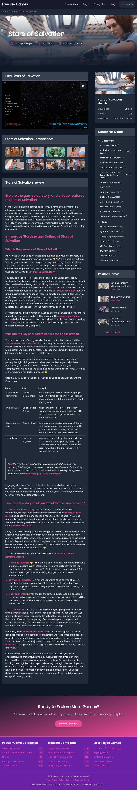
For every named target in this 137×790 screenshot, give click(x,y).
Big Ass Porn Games (111, 226)
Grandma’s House (103, 761)
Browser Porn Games (112, 162)
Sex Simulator (108, 255)
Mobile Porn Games (111, 202)
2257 (48, 780)
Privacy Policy (58, 780)
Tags (85, 4)
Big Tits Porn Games (111, 231)
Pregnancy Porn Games (60, 765)
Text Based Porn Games (113, 216)
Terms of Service (74, 780)
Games (14, 11)
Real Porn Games (110, 206)
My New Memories (103, 757)
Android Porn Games (112, 157)
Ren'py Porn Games (111, 211)
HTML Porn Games (110, 192)
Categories (99, 4)
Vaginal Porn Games (58, 748)
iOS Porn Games (110, 197)
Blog (113, 4)
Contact (87, 780)
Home (5, 11)
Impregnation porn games (62, 752)
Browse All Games (68, 723)
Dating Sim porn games (113, 236)
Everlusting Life (101, 765)
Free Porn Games (110, 182)
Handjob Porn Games (112, 241)
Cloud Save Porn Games (113, 167)
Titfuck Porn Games (111, 260)
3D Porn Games (109, 145)
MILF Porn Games (110, 246)
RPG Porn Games (110, 251)
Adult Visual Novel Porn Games (115, 151)
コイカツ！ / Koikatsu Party (107, 748)
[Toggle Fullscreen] (83, 86)
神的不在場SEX (101, 752)
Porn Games (71, 4)
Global (105, 187)
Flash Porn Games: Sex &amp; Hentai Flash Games (115, 175)
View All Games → (114, 332)
